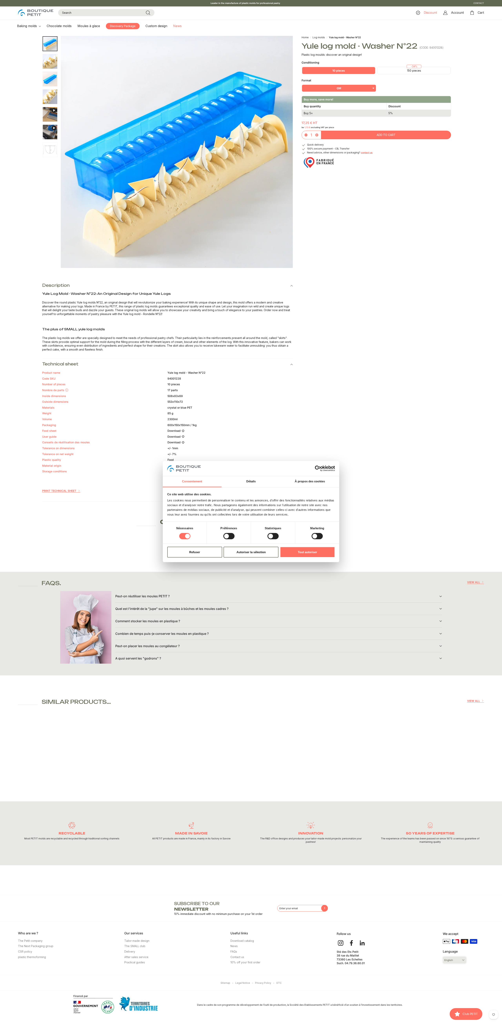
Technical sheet (60, 364)
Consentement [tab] (192, 481)
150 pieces (414, 70)
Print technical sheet (59, 490)
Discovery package (123, 26)
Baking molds (27, 26)
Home (305, 37)
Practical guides (134, 962)
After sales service (136, 957)
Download (174, 430)
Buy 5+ (308, 113)
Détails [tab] (251, 481)
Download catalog (242, 940)
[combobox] (106, 12)
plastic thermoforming (32, 957)
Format (306, 80)
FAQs (233, 951)
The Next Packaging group (35, 946)
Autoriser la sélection (251, 552)
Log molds (319, 37)
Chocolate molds (59, 26)
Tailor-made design (136, 940)
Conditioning (310, 62)
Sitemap (227, 982)
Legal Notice (244, 982)
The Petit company (30, 940)
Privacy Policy (264, 982)
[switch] (229, 536)
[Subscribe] (324, 908)
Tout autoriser (307, 552)
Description (56, 285)
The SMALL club (134, 946)
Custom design (156, 26)
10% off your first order (245, 962)
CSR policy (25, 951)
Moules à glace (88, 26)
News (177, 26)
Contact (478, 3)
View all (473, 582)
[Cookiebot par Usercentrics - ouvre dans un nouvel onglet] (318, 468)
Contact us (237, 957)
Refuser (194, 552)
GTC (279, 982)
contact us (367, 152)
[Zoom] (177, 152)
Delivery (129, 951)
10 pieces (338, 70)
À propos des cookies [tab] (310, 481)
